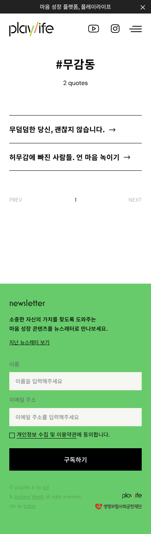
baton (30, 506)
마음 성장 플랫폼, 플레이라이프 (75, 6)
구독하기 (75, 459)
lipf (46, 487)
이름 (14, 364)
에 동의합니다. (63, 434)
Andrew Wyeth (29, 496)
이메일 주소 (22, 399)
